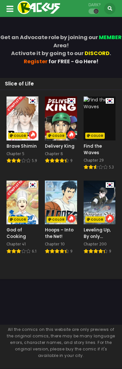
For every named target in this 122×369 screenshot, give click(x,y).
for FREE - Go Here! (61, 61)
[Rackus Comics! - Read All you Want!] (39, 12)
